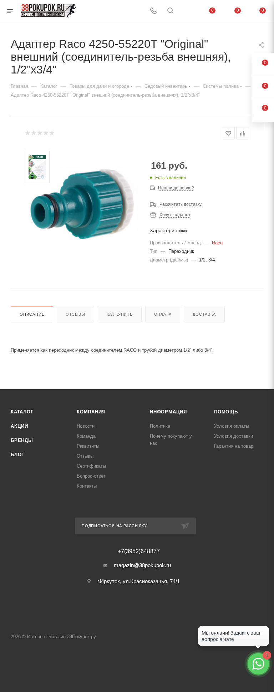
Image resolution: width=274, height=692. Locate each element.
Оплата (163, 314)
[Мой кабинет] (187, 11)
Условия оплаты (231, 426)
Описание (32, 314)
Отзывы (75, 314)
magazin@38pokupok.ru (142, 565)
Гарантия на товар (233, 446)
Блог (17, 454)
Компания (91, 411)
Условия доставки (233, 436)
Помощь (226, 411)
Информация (168, 411)
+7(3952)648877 (139, 551)
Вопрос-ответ (91, 476)
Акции (19, 426)
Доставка (204, 314)
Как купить (120, 314)
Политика (160, 426)
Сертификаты (91, 466)
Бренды (22, 440)
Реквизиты (88, 446)
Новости (86, 426)
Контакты (87, 486)
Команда (86, 436)
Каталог (22, 411)
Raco (217, 242)
